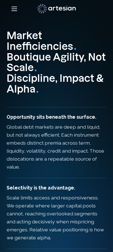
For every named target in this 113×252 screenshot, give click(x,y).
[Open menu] (14, 8)
